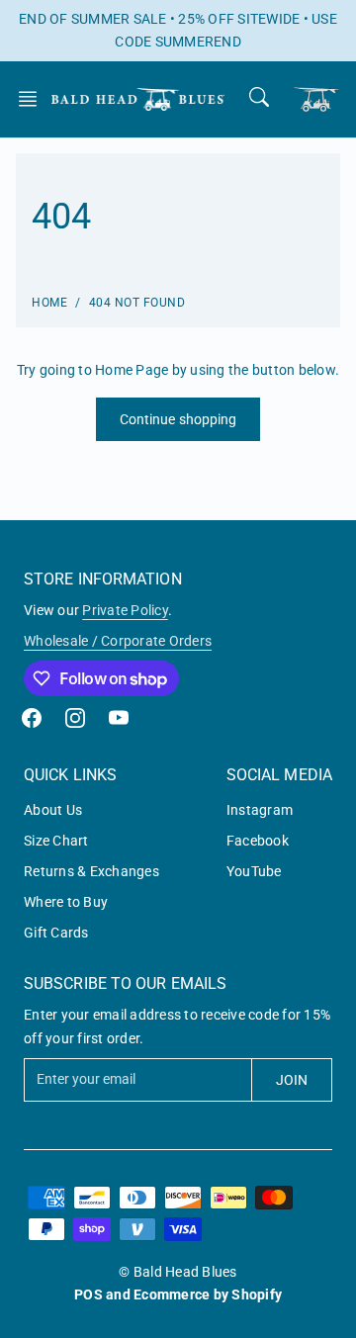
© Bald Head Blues (177, 1272)
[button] (33, 99)
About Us (53, 810)
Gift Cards (56, 932)
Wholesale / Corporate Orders (118, 641)
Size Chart (56, 840)
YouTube (254, 871)
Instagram (259, 810)
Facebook (257, 840)
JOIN (292, 1080)
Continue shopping (178, 419)
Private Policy (125, 610)
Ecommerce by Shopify (208, 1294)
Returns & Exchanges (91, 871)
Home (49, 303)
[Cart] (316, 99)
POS (88, 1294)
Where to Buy (66, 902)
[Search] (259, 97)
